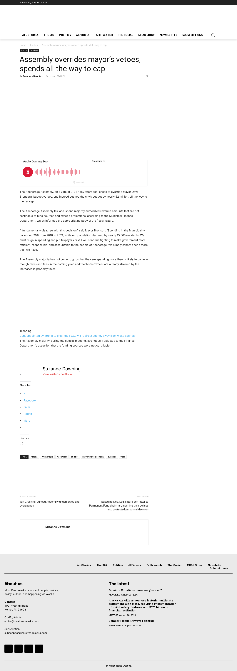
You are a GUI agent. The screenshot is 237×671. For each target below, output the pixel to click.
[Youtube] (215, 3)
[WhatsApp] (49, 84)
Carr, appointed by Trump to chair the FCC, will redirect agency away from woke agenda (77, 335)
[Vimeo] (210, 3)
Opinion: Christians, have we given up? (135, 590)
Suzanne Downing (33, 76)
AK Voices (114, 594)
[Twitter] (205, 3)
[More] (57, 84)
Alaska (34, 456)
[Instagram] (200, 3)
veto (123, 456)
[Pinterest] (40, 84)
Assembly (62, 456)
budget (74, 456)
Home (23, 45)
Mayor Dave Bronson (93, 456)
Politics (34, 45)
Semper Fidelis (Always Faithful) (131, 621)
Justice (113, 615)
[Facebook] (195, 3)
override (112, 456)
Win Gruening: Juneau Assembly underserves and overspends (49, 503)
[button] (212, 35)
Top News (34, 50)
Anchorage (47, 456)
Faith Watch (116, 625)
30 (147, 76)
